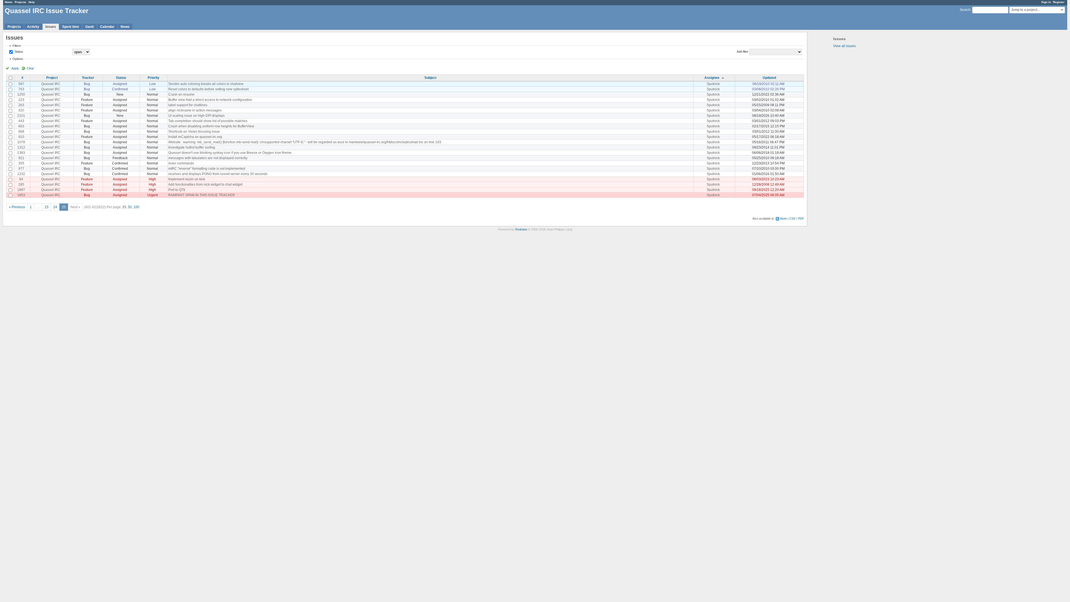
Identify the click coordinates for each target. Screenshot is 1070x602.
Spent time (70, 27)
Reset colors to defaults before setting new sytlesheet (208, 89)
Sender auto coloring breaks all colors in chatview (206, 84)
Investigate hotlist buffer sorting (191, 147)
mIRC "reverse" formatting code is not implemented (206, 169)
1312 (21, 147)
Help (31, 2)
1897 (21, 190)
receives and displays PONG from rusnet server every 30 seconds (218, 174)
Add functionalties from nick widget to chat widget (205, 184)
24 (55, 207)
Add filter (742, 51)
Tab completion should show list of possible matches (207, 121)
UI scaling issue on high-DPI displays (196, 116)
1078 (21, 142)
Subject (430, 78)
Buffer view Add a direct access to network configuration (210, 100)
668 (21, 131)
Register (1058, 2)
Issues (50, 27)
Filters (17, 45)
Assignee (711, 78)
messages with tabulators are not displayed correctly (207, 158)
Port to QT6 (176, 190)
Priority (153, 78)
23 (46, 207)
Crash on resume (181, 94)
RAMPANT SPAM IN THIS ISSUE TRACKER (201, 195)
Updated (769, 78)
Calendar (107, 27)
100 (136, 207)
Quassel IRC (50, 84)
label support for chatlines (187, 105)
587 (21, 84)
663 (21, 126)
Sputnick (713, 84)
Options (18, 58)
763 (21, 89)
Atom (783, 218)
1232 (21, 174)
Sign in (1046, 2)
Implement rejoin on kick (186, 179)
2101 (21, 116)
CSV (792, 218)
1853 (21, 195)
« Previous (17, 207)
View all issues (844, 46)
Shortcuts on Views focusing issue (194, 131)
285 (21, 184)
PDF (801, 218)
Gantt (89, 27)
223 (21, 100)
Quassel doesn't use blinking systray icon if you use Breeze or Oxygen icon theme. (230, 153)
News (125, 27)
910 (21, 137)
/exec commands (181, 163)
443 (21, 121)
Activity (33, 27)
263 (21, 105)
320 (21, 110)
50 (130, 207)
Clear (30, 68)
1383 (21, 153)
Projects (20, 2)
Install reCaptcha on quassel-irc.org (195, 137)
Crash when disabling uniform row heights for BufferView (211, 126)
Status (18, 51)
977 (21, 169)
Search (965, 10)
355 (21, 163)
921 (21, 158)
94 (21, 179)
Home (9, 2)
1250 (21, 94)
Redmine (521, 229)
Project (52, 78)
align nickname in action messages (195, 110)
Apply (15, 68)
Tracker (88, 78)
